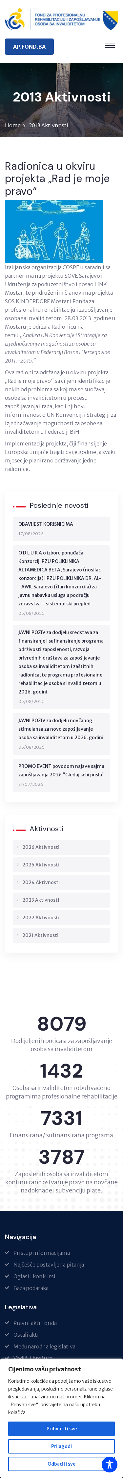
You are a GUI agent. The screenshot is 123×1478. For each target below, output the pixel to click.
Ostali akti (26, 1334)
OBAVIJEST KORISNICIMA (45, 524)
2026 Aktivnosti (40, 847)
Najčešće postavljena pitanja (48, 1264)
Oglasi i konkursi (34, 1276)
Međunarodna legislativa (44, 1346)
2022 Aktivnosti (40, 918)
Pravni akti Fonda (35, 1323)
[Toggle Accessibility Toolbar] (109, 1464)
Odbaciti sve (61, 1464)
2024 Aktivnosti (41, 882)
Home (13, 125)
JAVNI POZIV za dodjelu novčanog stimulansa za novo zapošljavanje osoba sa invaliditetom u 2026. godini (60, 729)
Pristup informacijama (41, 1253)
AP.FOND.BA (29, 46)
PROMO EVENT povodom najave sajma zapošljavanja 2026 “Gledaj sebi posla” (61, 770)
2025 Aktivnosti (40, 865)
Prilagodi (61, 1446)
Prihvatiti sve (62, 1429)
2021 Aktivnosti (40, 935)
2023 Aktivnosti (40, 900)
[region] (61, 1418)
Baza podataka (31, 1288)
